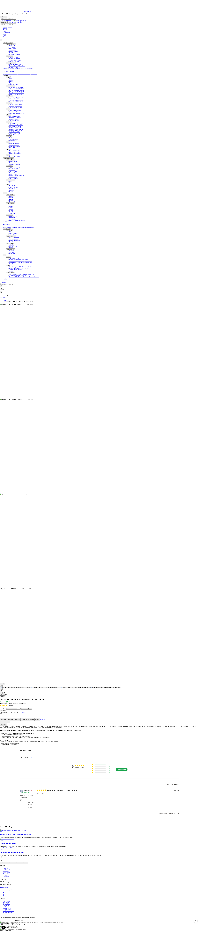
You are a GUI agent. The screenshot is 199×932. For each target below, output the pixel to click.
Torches (11, 183)
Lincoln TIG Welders (14, 152)
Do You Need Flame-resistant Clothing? (19, 268)
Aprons (11, 207)
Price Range (9, 55)
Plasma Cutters (13, 161)
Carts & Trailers (13, 174)
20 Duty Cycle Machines (15, 104)
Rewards (5, 37)
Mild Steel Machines (14, 119)
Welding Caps (12, 201)
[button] (100, 765)
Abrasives (11, 245)
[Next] (1, 689)
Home (4, 300)
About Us (5, 868)
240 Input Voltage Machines (16, 98)
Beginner (11, 137)
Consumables (6, 32)
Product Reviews (10, 272)
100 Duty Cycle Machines (15, 107)
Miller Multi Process (14, 147)
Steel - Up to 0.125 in (14, 132)
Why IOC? (37, 719)
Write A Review (122, 769)
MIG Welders (12, 45)
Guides (8, 256)
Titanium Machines (14, 120)
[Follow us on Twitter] (4, 894)
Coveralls (11, 210)
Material (8, 114)
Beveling (11, 190)
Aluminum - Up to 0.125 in (16, 123)
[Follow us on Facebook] (3, 892)
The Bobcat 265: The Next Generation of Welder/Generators (24, 277)
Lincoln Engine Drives (15, 153)
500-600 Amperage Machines (16, 93)
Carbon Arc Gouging (14, 164)
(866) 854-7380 (4, 887)
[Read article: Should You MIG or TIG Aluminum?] (9, 847)
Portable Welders (13, 51)
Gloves (11, 206)
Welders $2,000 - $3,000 (15, 60)
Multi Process (12, 52)
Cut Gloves (12, 211)
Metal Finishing (10, 243)
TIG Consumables (13, 239)
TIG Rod (11, 234)
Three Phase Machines (14, 112)
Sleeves (11, 209)
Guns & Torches (10, 180)
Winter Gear (12, 213)
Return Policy (6, 872)
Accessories (9, 165)
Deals (4, 35)
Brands (8, 77)
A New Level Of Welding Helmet (17, 275)
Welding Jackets (7, 909)
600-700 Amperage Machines (16, 94)
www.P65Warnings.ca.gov (25, 712)
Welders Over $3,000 (14, 61)
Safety (4, 31)
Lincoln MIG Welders (14, 151)
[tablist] (99, 750)
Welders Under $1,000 (14, 57)
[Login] (18, 22)
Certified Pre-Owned (14, 54)
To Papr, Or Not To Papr (15, 269)
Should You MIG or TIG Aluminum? (12, 852)
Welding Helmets (7, 906)
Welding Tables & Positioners (16, 175)
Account (3, 282)
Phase (8, 109)
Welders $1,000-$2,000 (15, 58)
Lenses (11, 200)
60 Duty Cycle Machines (15, 106)
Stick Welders (12, 48)
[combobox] (8, 19)
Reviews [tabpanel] (23, 750)
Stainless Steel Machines (15, 117)
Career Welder (12, 140)
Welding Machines (7, 27)
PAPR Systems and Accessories (17, 220)
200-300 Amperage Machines (16, 90)
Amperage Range (11, 85)
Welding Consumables (8, 911)
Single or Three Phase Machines (17, 113)
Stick (1, 831)
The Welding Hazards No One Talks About (20, 267)
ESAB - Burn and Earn (15, 67)
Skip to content (27, 11)
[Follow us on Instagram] (3, 895)
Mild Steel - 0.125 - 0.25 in (16, 129)
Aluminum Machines (14, 116)
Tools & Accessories (8, 30)
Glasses (11, 197)
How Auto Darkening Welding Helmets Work (20, 261)
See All (11, 263)
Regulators (12, 170)
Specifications (10, 719)
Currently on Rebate (11, 63)
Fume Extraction (13, 216)
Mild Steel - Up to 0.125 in (16, 127)
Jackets (11, 204)
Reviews (42, 719)
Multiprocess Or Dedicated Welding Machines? (21, 262)
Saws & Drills (12, 188)
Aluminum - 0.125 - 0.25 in (16, 125)
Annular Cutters (13, 246)
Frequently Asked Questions (27, 719)
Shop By (5, 28)
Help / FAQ (6, 871)
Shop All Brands (13, 84)
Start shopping (3, 297)
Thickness (9, 122)
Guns (10, 181)
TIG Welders (12, 47)
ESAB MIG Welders (14, 156)
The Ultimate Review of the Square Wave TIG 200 (21, 274)
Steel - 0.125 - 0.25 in (14, 133)
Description (3, 719)
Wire (10, 231)
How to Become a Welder (8, 843)
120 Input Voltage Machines (16, 97)
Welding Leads (13, 171)
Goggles (11, 199)
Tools (8, 184)
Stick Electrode (13, 233)
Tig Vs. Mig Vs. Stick (14, 258)
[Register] (22, 920)
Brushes (11, 191)
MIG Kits (11, 250)
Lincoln (11, 80)
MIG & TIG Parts (13, 168)
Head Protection (10, 194)
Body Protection (10, 203)
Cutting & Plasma (11, 159)
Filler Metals (9, 230)
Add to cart (3, 710)
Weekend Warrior (13, 139)
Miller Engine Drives (14, 146)
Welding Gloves (7, 908)
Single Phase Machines (15, 110)
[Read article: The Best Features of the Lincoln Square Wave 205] (14, 830)
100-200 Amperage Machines (16, 88)
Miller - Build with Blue (15, 64)
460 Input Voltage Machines (16, 100)
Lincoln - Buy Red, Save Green (17, 66)
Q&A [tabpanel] (29, 750)
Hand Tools (12, 186)
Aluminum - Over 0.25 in (15, 126)
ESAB (11, 81)
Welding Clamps (13, 172)
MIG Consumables (14, 237)
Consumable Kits (11, 249)
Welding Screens (13, 178)
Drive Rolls (12, 242)
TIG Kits (11, 252)
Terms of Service (7, 873)
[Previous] (1, 686)
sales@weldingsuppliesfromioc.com (9, 890)
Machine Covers (13, 177)
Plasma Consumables (14, 240)
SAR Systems (12, 219)
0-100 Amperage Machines (16, 87)
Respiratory (12, 217)
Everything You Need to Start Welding (18, 259)
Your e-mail (17, 920)
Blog (4, 34)
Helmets (11, 196)
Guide (1, 840)
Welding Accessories (14, 167)
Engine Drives (12, 50)
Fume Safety (10, 214)
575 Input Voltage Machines (16, 101)
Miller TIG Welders (14, 145)
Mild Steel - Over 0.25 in (15, 130)
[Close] (1, 40)
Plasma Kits (12, 253)
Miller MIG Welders (14, 143)
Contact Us (6, 876)
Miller (10, 78)
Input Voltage (10, 95)
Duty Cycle (9, 103)
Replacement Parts (11, 236)
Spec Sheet (17, 719)
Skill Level (9, 136)
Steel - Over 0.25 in (14, 134)
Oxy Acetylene (13, 162)
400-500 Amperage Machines (16, 91)
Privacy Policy (6, 869)
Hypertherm (12, 83)
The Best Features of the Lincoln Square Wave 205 (16, 834)
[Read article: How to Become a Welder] (7, 839)
